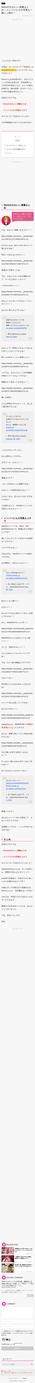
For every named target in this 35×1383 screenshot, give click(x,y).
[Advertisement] (17, 38)
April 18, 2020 (11, 337)
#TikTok (9, 575)
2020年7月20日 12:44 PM (8, 1287)
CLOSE (17, 140)
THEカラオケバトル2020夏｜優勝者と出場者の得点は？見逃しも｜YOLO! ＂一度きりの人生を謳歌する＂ (17, 1283)
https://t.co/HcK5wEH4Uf (15, 783)
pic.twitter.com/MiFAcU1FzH (17, 578)
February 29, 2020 (13, 439)
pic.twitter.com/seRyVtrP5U (16, 328)
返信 (31, 1295)
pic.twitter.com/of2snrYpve (16, 789)
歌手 (3, 3)
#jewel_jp (16, 575)
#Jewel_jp (10, 427)
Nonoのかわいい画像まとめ (16, 145)
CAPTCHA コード (7, 1344)
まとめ (9, 153)
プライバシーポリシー (13, 1378)
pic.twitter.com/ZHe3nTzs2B (17, 430)
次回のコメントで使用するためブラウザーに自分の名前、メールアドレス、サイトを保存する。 (17, 1333)
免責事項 (24, 1378)
